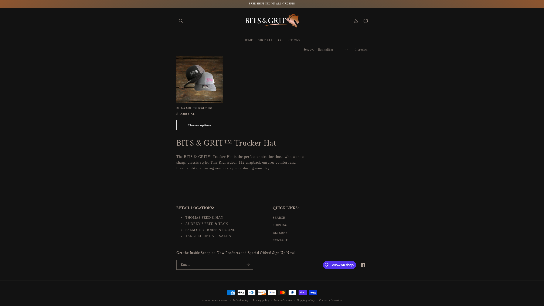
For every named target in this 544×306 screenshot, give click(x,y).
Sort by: (308, 49)
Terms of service (283, 300)
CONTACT (280, 240)
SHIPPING (280, 225)
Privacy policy (261, 300)
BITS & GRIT (220, 300)
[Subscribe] (248, 265)
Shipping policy (306, 300)
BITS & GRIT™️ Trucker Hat (194, 108)
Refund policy (241, 300)
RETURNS (280, 232)
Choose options (199, 125)
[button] (181, 21)
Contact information (330, 300)
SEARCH (279, 217)
